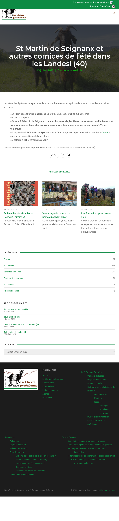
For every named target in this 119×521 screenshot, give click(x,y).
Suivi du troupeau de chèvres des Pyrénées (86, 441)
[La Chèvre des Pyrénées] (13, 13)
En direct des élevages (13, 278)
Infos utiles (79, 452)
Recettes (97, 402)
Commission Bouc (24, 467)
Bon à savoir (9, 265)
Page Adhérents (17, 452)
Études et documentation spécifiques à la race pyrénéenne (98, 420)
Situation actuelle (94, 383)
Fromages (104, 406)
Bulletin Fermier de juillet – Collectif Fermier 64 (18, 215)
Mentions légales (107, 490)
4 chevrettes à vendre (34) (15, 332)
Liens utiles (47, 398)
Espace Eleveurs (49, 386)
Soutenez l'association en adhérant (91, 2)
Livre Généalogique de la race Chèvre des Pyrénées (90, 445)
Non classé (8, 284)
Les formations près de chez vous (97, 215)
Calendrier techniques (83, 463)
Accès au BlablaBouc (100, 6)
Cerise (104, 132)
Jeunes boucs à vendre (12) (16, 309)
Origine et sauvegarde (96, 380)
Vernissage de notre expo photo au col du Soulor (56, 215)
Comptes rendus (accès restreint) (30, 463)
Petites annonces (11, 291)
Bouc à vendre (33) (12, 317)
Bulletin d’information (19, 448)
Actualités (14, 441)
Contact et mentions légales (22, 474)
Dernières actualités (70, 70)
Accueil (45, 375)
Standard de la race (95, 376)
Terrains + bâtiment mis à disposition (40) (21, 324)
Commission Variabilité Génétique (30, 471)
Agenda (7, 259)
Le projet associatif (18, 445)
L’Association (48, 383)
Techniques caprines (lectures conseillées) (86, 448)
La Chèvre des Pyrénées (52, 379)
